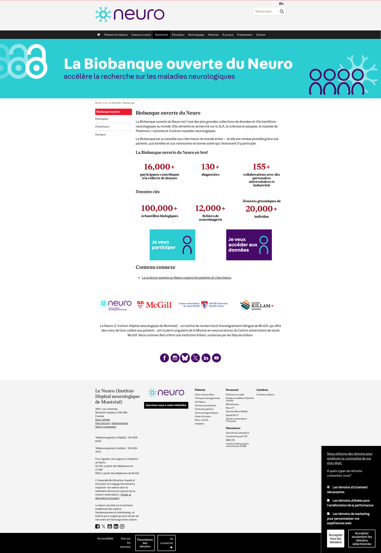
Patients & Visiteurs (115, 35)
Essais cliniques (203, 416)
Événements (243, 35)
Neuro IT (230, 408)
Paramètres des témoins (145, 543)
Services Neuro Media (237, 411)
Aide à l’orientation (105, 426)
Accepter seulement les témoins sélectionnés (362, 538)
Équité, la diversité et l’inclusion (236, 420)
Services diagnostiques (206, 413)
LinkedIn (116, 526)
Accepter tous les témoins (336, 538)
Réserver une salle (235, 394)
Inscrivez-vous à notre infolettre (166, 405)
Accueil (98, 35)
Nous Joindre (102, 419)
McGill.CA (100, 103)
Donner (261, 34)
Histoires (213, 34)
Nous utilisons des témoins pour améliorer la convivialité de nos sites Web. (349, 458)
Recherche (160, 35)
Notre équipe (196, 34)
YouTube (110, 526)
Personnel (232, 389)
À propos (226, 35)
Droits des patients (204, 409)
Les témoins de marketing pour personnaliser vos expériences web (348, 518)
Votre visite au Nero (204, 394)
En (281, 4)
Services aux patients (205, 405)
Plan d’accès (102, 423)
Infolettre (199, 424)
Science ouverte (140, 35)
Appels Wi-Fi (232, 415)
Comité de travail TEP (236, 436)
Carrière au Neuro (265, 394)
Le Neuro (115, 103)
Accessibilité (105, 538)
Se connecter (166, 541)
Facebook (98, 526)
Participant (101, 118)
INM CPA (230, 440)
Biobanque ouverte (108, 111)
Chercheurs (102, 126)
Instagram (122, 526)
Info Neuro (200, 402)
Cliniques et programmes (207, 398)
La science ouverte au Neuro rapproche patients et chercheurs (186, 277)
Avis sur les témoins (125, 542)
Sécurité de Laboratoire (237, 433)
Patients (200, 389)
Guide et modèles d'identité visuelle (240, 399)
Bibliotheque (232, 404)
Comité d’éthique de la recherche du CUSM (237, 445)
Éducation (178, 34)
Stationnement (120, 423)
